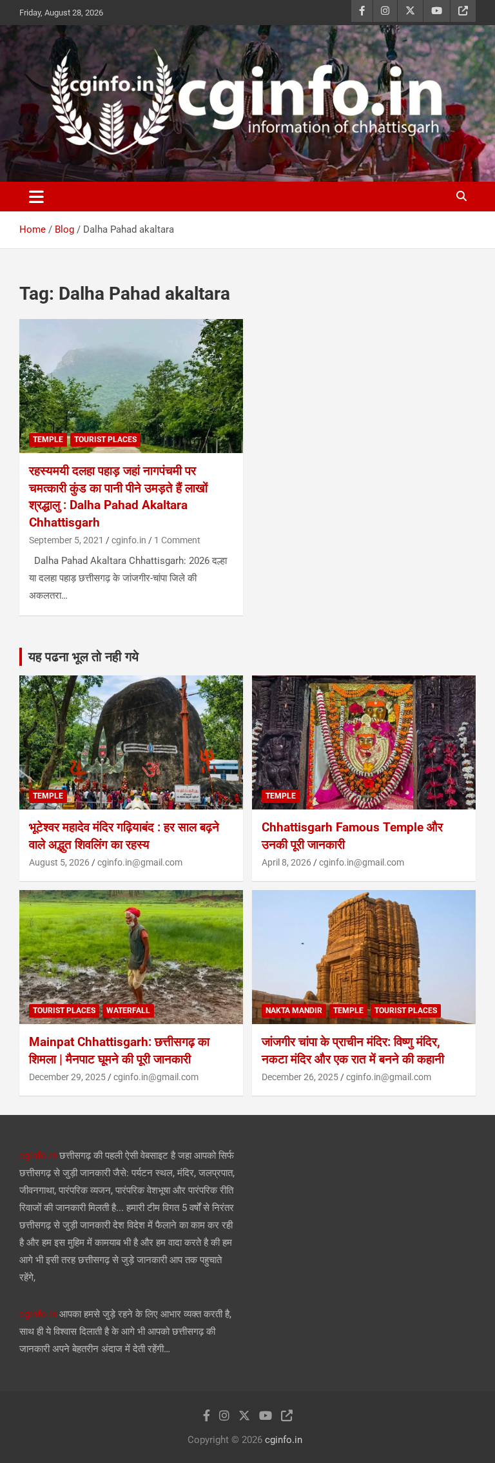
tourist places (105, 439)
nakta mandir (294, 1010)
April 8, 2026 (286, 862)
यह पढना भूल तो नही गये (83, 656)
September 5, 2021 (66, 540)
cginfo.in (129, 540)
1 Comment (177, 540)
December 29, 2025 (67, 1077)
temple (48, 439)
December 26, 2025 (300, 1077)
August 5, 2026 (59, 862)
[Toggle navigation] (36, 196)
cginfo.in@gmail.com (139, 862)
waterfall (128, 1010)
